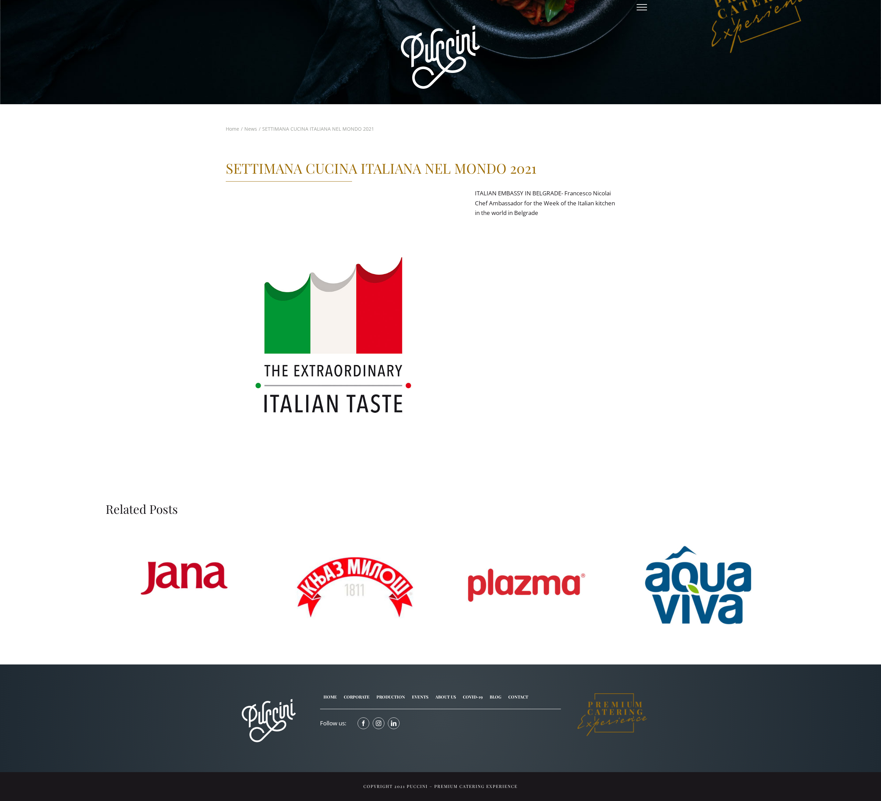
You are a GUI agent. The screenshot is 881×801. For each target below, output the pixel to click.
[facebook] (363, 723)
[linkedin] (394, 723)
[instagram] (378, 723)
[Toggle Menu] (641, 7)
